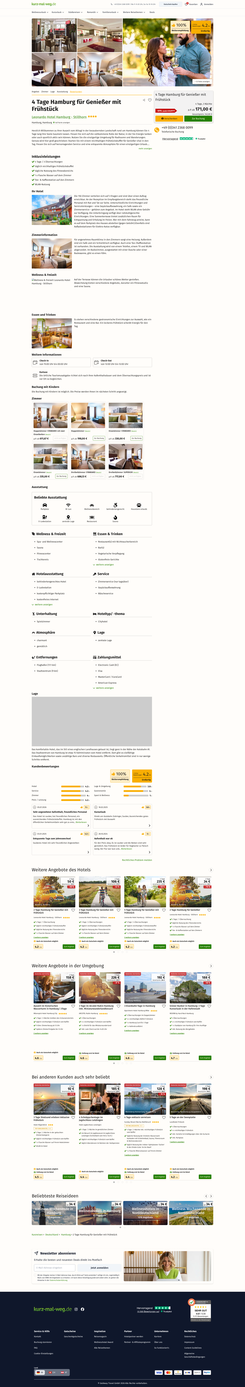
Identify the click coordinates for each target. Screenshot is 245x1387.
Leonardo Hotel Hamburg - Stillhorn (59, 117)
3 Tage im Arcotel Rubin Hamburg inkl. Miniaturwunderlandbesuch (96, 1007)
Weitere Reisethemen (133, 12)
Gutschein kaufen (171, 4)
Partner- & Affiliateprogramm (137, 1342)
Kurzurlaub (56, 12)
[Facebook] (82, 1310)
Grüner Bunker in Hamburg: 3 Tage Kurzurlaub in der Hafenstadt (187, 1007)
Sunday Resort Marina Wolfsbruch (138, 1122)
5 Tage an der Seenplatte (183, 1117)
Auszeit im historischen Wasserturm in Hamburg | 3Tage (50, 1007)
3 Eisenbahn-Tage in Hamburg (139, 1006)
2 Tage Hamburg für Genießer (185, 910)
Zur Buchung (99, 438)
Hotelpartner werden (133, 1336)
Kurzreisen (37, 1234)
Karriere (157, 1336)
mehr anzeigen (145, 148)
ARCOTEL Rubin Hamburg (89, 1013)
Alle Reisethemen (102, 1348)
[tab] (120, 1227)
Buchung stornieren (43, 1342)
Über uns (158, 1342)
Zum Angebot (69, 947)
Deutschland (52, 1234)
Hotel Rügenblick (41, 1125)
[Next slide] (211, 1196)
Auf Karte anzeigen (62, 123)
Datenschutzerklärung (58, 1280)
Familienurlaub (109, 12)
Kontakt (37, 1336)
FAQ (35, 1348)
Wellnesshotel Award (103, 1342)
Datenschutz (190, 1336)
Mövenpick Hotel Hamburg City (46, 1013)
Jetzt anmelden (99, 1267)
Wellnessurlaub (39, 12)
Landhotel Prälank (177, 1122)
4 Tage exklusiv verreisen (137, 1117)
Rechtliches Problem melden (137, 860)
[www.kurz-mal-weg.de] (44, 4)
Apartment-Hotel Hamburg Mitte (137, 1011)
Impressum (189, 1342)
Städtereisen (74, 12)
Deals (152, 12)
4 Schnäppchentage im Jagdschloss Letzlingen (91, 1118)
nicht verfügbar (60, 438)
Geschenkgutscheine (73, 1336)
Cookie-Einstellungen (43, 1353)
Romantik (91, 12)
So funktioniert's (161, 1348)
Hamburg (66, 1234)
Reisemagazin (100, 1336)
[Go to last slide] (206, 1196)
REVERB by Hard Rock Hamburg (182, 1013)
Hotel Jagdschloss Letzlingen (90, 1125)
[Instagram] (76, 1310)
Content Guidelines (193, 1348)
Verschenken (170, 118)
